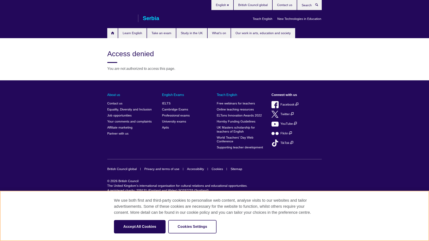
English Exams (173, 95)
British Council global (253, 5)
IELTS (166, 103)
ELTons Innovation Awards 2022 (239, 115)
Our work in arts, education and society (263, 33)
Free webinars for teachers (236, 103)
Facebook (287, 104)
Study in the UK (192, 33)
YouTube (287, 123)
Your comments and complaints (129, 121)
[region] (214, 216)
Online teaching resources (235, 109)
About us (113, 95)
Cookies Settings (192, 227)
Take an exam (161, 33)
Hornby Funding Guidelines (236, 121)
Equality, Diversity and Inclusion (129, 109)
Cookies (217, 169)
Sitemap (236, 169)
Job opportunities (119, 115)
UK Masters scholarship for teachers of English (236, 129)
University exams (174, 121)
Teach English (262, 19)
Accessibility (195, 169)
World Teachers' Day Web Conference (235, 139)
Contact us (284, 5)
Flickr (284, 133)
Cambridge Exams (175, 109)
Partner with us (117, 133)
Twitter (285, 114)
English (221, 5)
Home (112, 33)
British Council (120, 18)
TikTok (285, 143)
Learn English (132, 33)
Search (319, 6)
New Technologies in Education (299, 19)
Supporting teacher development (240, 147)
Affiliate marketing (119, 127)
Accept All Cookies (139, 227)
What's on (219, 33)
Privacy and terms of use (161, 169)
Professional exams (176, 115)
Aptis (165, 127)
